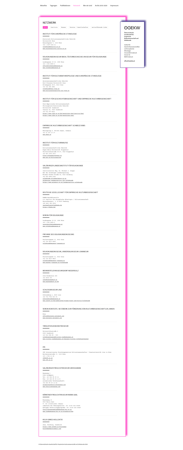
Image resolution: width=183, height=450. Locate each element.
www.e (45, 134)
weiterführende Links (99, 27)
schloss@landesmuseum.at (51, 298)
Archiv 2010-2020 (101, 5)
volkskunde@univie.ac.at (51, 46)
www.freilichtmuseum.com (51, 386)
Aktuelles (43, 5)
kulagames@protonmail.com (52, 428)
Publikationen (65, 5)
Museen (63, 27)
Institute (54, 27)
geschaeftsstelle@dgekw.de (52, 205)
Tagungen (53, 5)
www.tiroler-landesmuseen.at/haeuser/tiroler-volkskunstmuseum (65, 339)
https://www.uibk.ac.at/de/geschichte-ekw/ (58, 115)
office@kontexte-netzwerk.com (53, 316)
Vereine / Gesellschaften (79, 27)
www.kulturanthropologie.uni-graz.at (56, 90)
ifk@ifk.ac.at (48, 358)
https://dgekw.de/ (49, 207)
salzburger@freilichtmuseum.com (54, 384)
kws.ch (49, 134)
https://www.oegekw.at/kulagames (54, 426)
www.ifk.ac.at (48, 360)
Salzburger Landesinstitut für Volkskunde (58, 180)
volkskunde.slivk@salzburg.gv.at (54, 178)
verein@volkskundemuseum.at (53, 224)
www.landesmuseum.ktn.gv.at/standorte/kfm (58, 411)
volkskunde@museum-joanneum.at (54, 243)
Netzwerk (76, 5)
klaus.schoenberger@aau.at (52, 155)
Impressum (114, 5)
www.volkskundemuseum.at (51, 67)
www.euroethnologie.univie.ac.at (54, 48)
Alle (45, 27)
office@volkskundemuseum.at (53, 65)
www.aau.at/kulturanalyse (52, 157)
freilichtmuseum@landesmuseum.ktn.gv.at (57, 409)
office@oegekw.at (129, 61)
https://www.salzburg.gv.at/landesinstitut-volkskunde (62, 182)
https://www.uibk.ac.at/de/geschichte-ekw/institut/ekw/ (63, 113)
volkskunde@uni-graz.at (51, 88)
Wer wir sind (87, 5)
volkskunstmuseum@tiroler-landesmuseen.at (58, 337)
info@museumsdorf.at (50, 279)
